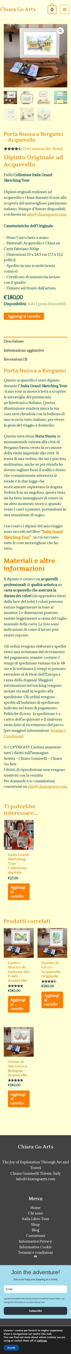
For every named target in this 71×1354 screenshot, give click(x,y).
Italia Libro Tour (35, 1219)
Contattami (35, 1235)
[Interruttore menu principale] (64, 9)
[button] (60, 30)
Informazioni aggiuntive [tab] (24, 350)
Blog (35, 1230)
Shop (35, 1224)
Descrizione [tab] (14, 341)
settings (42, 1340)
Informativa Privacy (35, 1241)
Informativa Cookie (35, 1247)
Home (35, 1207)
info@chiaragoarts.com (46, 214)
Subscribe (35, 1311)
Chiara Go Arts (18, 9)
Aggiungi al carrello (24, 316)
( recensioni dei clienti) (43, 148)
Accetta (11, 1347)
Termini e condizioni (35, 1252)
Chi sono (35, 1213)
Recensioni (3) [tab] (15, 359)
